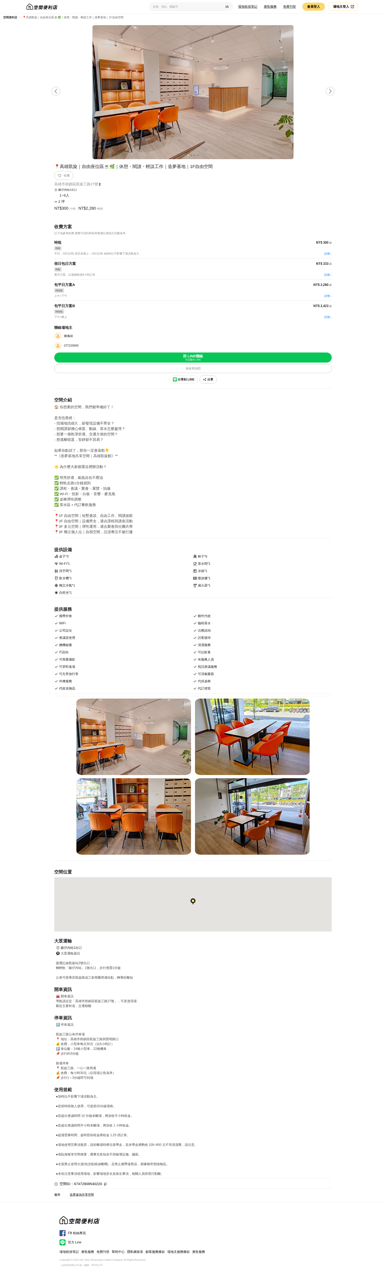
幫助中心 (118, 1251)
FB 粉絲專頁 (77, 1233)
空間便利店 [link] (10, 17)
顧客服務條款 (155, 1251)
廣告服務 (270, 6)
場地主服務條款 (178, 1251)
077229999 (71, 345)
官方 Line (74, 1242)
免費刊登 (289, 6)
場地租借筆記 (247, 6)
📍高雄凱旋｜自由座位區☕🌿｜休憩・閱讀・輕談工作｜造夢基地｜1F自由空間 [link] (73, 17)
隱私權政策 (135, 1251)
